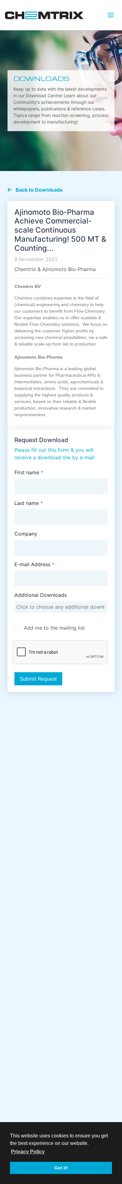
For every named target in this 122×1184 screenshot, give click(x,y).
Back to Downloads (38, 190)
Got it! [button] (61, 1167)
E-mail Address (34, 564)
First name (28, 472)
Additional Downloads (40, 595)
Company (25, 534)
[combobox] (61, 607)
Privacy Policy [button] (28, 1151)
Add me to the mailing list (54, 628)
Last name (28, 503)
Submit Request (38, 679)
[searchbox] (61, 607)
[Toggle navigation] (110, 15)
